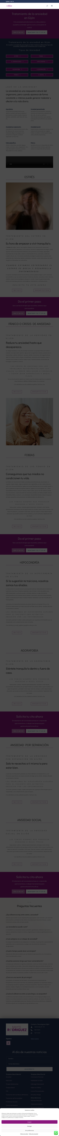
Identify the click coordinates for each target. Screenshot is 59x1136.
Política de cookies (24, 1134)
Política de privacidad (33, 1134)
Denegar (29, 1126)
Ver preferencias (29, 1130)
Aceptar (29, 1122)
